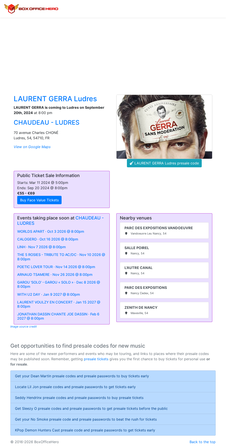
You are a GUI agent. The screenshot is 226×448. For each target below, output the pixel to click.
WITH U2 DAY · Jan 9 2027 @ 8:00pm (48, 294)
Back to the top (203, 442)
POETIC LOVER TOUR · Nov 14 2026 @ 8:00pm (56, 267)
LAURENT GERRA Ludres (55, 98)
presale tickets (96, 359)
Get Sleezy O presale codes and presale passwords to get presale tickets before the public (91, 408)
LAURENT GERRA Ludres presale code (166, 163)
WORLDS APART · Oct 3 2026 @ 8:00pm (50, 231)
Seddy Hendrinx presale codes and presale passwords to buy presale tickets (79, 397)
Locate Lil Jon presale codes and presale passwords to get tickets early (75, 387)
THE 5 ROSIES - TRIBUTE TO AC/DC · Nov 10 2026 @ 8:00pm (61, 256)
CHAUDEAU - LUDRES (46, 122)
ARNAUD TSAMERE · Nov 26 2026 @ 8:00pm (54, 274)
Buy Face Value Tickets (39, 200)
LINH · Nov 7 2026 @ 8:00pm (41, 247)
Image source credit (23, 326)
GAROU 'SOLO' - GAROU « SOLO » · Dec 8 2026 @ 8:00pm (58, 284)
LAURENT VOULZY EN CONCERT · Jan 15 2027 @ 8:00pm (58, 304)
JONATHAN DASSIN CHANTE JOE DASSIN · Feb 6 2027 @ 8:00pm (58, 316)
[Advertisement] (113, 51)
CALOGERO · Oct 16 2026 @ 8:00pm (47, 239)
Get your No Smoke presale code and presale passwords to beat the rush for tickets (86, 419)
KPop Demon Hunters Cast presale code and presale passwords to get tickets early (85, 430)
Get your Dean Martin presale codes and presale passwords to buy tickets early (82, 376)
